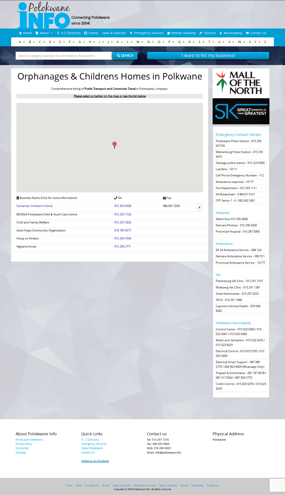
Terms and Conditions (29, 439)
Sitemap (21, 452)
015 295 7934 (122, 238)
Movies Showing (184, 33)
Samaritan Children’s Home (34, 206)
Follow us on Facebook (95, 461)
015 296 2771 (122, 246)
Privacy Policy (24, 444)
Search (126, 55)
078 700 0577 (122, 230)
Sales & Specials (114, 33)
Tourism (210, 33)
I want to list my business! (208, 55)
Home (27, 33)
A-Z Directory (71, 33)
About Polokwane (92, 448)
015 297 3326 (122, 222)
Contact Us (258, 33)
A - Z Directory (90, 439)
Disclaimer (22, 448)
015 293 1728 (122, 214)
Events (93, 33)
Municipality (233, 33)
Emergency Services (149, 33)
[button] (114, 145)
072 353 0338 (122, 206)
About (44, 33)
